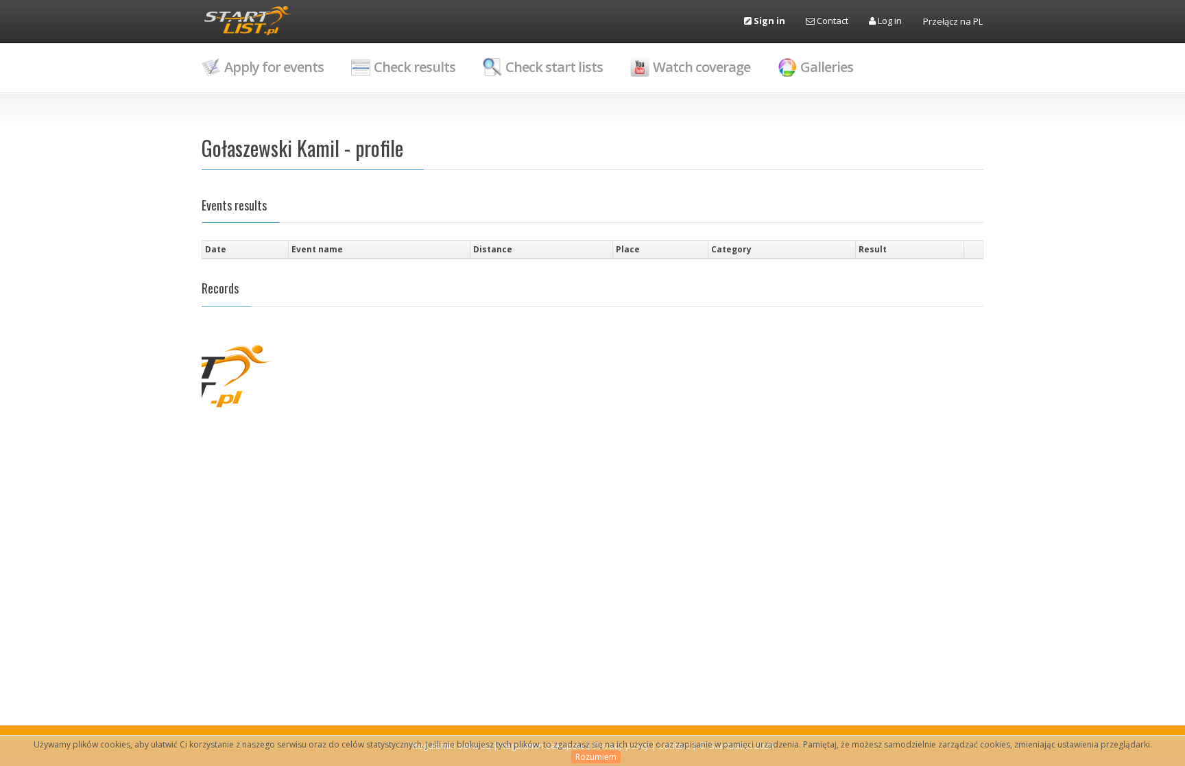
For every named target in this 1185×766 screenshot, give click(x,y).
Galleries (826, 67)
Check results (414, 67)
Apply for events (274, 67)
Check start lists (554, 67)
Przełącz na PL (953, 21)
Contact (831, 20)
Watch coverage (701, 67)
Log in (889, 20)
